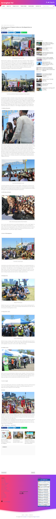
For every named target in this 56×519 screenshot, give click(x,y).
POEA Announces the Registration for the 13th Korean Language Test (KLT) (47, 63)
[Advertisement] (28, 17)
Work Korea (31, 6)
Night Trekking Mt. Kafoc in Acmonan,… (43, 497)
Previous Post (4, 472)
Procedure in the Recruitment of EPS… (43, 492)
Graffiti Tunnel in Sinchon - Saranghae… (43, 500)
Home (3, 6)
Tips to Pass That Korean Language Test (47, 84)
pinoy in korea (13, 425)
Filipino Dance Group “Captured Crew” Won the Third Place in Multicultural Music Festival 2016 (30, 441)
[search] (53, 6)
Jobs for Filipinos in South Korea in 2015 (47, 48)
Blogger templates (36, 516)
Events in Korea (7, 425)
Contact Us (38, 6)
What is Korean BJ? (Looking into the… (44, 482)
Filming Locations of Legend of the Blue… (43, 495)
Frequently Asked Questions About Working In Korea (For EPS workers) (47, 53)
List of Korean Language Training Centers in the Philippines (47, 74)
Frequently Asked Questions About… (43, 490)
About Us (9, 6)
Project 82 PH (16, 6)
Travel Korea (23, 6)
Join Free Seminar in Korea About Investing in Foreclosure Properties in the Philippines (6, 441)
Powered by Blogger (6, 501)
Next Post (33, 472)
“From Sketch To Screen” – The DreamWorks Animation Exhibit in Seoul (18, 441)
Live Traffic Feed (44, 479)
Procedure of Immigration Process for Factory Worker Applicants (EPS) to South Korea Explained (48, 69)
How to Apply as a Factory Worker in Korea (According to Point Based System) (48, 43)
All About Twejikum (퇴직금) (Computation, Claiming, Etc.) (48, 58)
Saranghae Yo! (45, 487)
